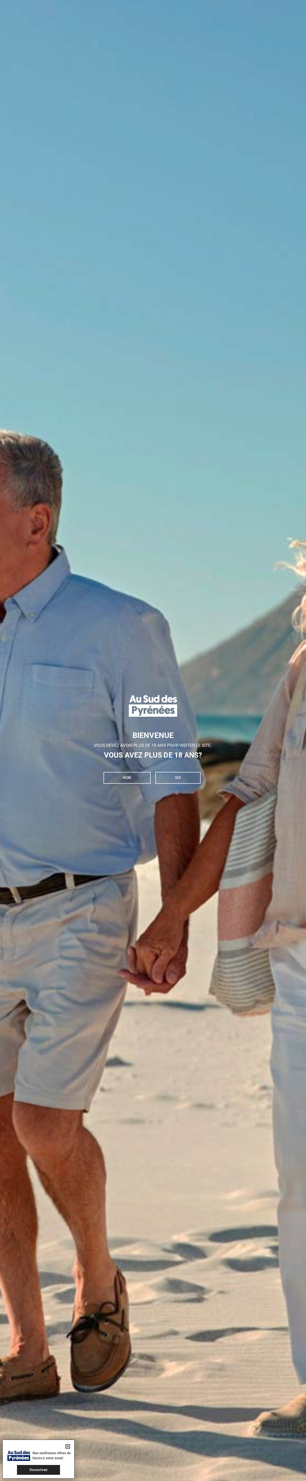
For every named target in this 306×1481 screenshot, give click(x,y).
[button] (68, 1446)
